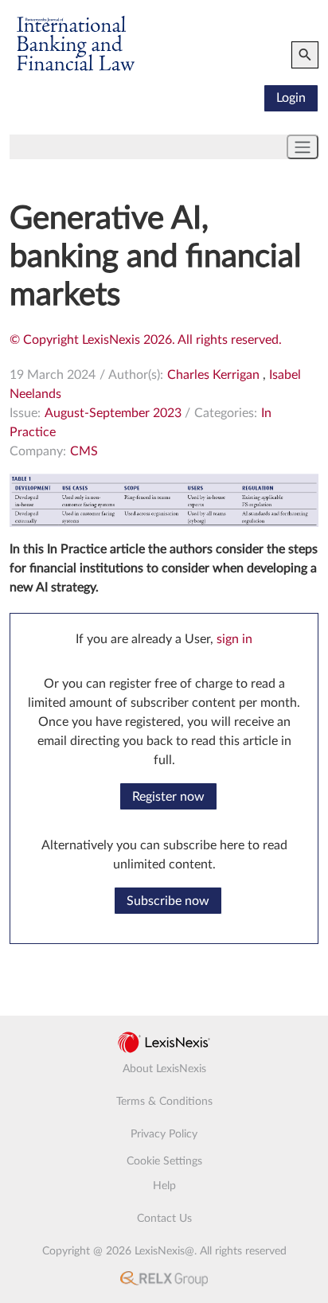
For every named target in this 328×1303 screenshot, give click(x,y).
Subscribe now (168, 901)
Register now (168, 796)
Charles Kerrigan (213, 375)
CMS (84, 451)
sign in (234, 639)
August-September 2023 (113, 413)
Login (291, 98)
